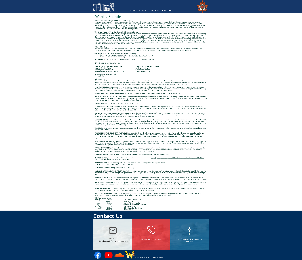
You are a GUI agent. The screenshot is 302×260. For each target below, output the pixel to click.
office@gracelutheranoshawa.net (185, 184)
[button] (167, 10)
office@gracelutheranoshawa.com (112, 241)
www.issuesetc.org (170, 136)
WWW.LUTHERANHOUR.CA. (104, 113)
